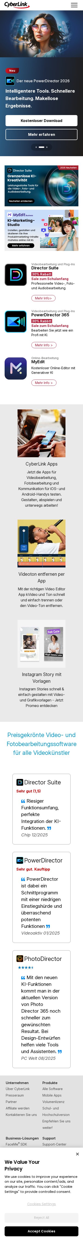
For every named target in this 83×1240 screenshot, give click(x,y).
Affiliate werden (18, 1108)
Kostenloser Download (41, 120)
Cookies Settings (41, 1204)
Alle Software (52, 1089)
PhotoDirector (43, 958)
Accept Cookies (41, 1231)
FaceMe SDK (16, 1144)
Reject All (41, 1217)
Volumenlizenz (53, 1102)
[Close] (77, 1154)
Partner (11, 1102)
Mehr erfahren (41, 134)
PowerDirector (43, 860)
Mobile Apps (52, 1095)
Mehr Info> (43, 298)
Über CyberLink (18, 1089)
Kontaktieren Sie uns (21, 1115)
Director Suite (42, 782)
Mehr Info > (44, 345)
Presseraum (15, 1095)
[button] (36, 147)
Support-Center (54, 1144)
